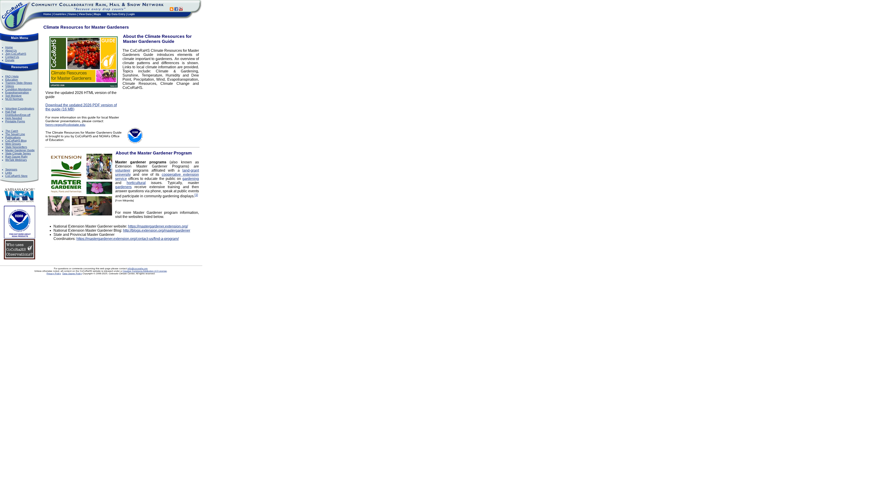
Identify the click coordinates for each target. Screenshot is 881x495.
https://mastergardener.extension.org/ (158, 226)
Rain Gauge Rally (16, 156)
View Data (85, 14)
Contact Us (12, 57)
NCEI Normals (14, 99)
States (72, 14)
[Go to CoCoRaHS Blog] (171, 9)
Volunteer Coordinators (19, 108)
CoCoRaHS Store (16, 176)
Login (131, 14)
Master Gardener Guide (20, 150)
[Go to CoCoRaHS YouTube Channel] (181, 9)
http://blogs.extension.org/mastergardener (156, 230)
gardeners (123, 187)
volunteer (122, 170)
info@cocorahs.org (138, 268)
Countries (59, 14)
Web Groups (13, 144)
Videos (9, 86)
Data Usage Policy (72, 273)
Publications (13, 137)
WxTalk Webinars (16, 160)
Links (8, 172)
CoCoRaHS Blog (16, 140)
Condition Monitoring (18, 89)
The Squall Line (15, 134)
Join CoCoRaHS (15, 53)
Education (11, 79)
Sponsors (11, 169)
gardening (190, 179)
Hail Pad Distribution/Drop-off (17, 113)
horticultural (136, 183)
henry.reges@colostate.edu (65, 124)
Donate (9, 60)
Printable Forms (15, 121)
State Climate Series (18, 153)
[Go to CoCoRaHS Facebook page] (176, 9)
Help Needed (13, 118)
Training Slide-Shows (18, 83)
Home (47, 14)
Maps (97, 14)
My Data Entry (116, 14)
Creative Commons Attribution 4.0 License (145, 271)
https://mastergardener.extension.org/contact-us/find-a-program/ (127, 239)
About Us (11, 50)
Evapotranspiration (17, 92)
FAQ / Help (12, 76)
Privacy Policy (54, 273)
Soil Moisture (13, 95)
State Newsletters (16, 147)
